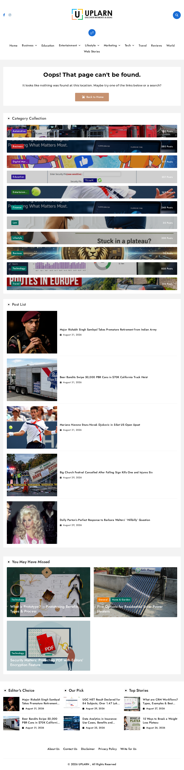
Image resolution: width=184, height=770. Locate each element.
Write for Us (128, 749)
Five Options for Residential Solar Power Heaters (130, 609)
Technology (18, 599)
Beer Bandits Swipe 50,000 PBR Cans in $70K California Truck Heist (104, 377)
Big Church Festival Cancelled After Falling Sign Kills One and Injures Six (106, 472)
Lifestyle (90, 45)
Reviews (156, 45)
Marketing (110, 45)
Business (27, 45)
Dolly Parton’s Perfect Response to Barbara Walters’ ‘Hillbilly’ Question (105, 520)
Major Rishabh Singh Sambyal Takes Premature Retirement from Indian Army (108, 330)
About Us (53, 749)
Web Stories (92, 51)
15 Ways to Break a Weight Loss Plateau (160, 721)
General (103, 599)
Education (48, 45)
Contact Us (70, 749)
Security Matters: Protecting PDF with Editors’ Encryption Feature (46, 662)
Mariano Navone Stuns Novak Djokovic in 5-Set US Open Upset (100, 425)
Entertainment (68, 45)
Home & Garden (121, 599)
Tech (128, 45)
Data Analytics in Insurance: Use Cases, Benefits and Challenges (99, 722)
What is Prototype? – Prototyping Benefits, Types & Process (45, 609)
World (170, 45)
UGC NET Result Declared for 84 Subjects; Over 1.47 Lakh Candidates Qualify (101, 703)
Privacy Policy (107, 749)
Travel (143, 45)
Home (13, 45)
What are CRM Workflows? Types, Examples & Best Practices (160, 703)
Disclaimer (88, 749)
